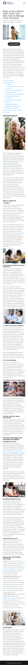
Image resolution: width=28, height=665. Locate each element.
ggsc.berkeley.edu (8, 598)
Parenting (5, 22)
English (11, 20)
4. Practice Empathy (11, 92)
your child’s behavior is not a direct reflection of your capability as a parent (14, 451)
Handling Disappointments (13, 106)
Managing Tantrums (11, 104)
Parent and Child (18, 20)
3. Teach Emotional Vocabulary (14, 90)
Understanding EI (9, 80)
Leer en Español (14, 44)
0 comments (19, 22)
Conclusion (7, 112)
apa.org (20, 604)
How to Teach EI (8, 82)
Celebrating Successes (12, 108)
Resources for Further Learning (13, 110)
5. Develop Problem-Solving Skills (15, 94)
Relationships (11, 22)
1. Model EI (9, 84)
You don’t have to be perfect (17, 233)
